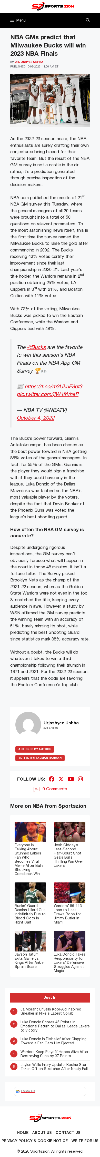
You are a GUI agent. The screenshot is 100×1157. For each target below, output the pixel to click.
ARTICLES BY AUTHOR (34, 749)
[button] (88, 20)
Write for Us (85, 1141)
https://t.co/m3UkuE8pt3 (53, 386)
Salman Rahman (40, 758)
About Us (42, 1133)
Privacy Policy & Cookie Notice (35, 1141)
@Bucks (36, 347)
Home (22, 1133)
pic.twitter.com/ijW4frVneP (47, 394)
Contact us (68, 1133)
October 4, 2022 (35, 418)
